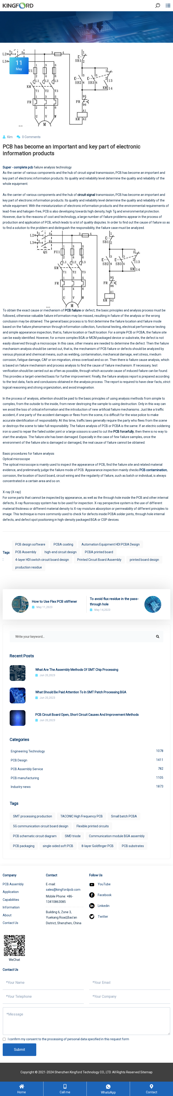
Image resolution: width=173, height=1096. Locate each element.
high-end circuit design (61, 552)
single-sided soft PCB (58, 846)
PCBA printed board (99, 552)
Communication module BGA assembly (117, 836)
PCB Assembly (25, 552)
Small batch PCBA (124, 816)
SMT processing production (32, 816)
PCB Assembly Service (87, 769)
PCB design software (30, 544)
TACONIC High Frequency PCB (81, 816)
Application (11, 892)
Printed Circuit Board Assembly (99, 559)
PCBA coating (63, 544)
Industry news (87, 787)
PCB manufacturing (87, 778)
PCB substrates (133, 846)
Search (161, 18)
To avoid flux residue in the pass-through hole (114, 601)
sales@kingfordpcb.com (63, 889)
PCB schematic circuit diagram (35, 836)
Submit (19, 1049)
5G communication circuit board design (40, 826)
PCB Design (87, 760)
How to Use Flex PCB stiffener (54, 601)
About (7, 915)
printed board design (144, 559)
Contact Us (10, 923)
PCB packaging (23, 846)
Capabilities (11, 899)
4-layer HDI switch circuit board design (42, 559)
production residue (28, 567)
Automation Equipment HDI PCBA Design (111, 544)
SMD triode (73, 836)
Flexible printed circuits (93, 826)
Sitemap (146, 1072)
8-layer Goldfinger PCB (98, 846)
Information (11, 907)
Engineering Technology (87, 751)
